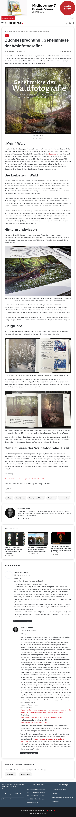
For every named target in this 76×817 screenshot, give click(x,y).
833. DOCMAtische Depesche (36, 796)
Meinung (52, 498)
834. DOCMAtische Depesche (36, 792)
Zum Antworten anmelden (22, 621)
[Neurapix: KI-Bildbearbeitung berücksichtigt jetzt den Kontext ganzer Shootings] (38, 539)
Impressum (55, 801)
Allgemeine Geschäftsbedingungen (63, 797)
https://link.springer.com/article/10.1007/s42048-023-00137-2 (42, 717)
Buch (10, 498)
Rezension (64, 498)
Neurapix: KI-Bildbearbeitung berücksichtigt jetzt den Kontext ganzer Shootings (38, 549)
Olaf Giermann (10, 51)
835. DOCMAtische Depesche (36, 789)
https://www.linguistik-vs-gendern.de (33, 722)
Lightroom (21, 498)
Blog (14, 31)
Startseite (9, 31)
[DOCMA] (15, 23)
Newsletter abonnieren (59, 789)
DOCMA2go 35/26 (32, 802)
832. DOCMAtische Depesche (36, 799)
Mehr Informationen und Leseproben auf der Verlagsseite (25, 479)
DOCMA (51, 810)
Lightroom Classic (37, 498)
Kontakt (54, 793)
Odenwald (52, 154)
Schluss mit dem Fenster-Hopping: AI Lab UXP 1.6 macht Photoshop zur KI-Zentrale (45, 18)
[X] (21, 519)
